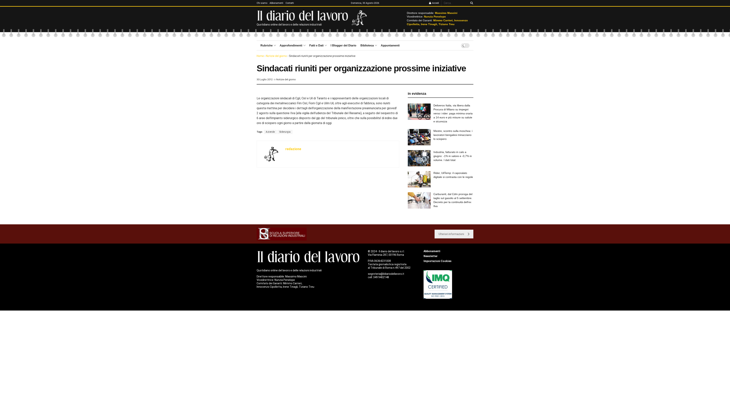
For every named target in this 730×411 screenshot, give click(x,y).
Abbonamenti (276, 3)
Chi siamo (262, 3)
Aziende (270, 132)
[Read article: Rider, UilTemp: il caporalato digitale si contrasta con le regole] (419, 179)
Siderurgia (285, 132)
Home (260, 55)
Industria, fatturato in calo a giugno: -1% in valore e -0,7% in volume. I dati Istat (452, 156)
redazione (293, 149)
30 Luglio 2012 (265, 79)
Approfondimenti (291, 45)
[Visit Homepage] (303, 15)
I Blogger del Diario (343, 45)
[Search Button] (471, 3)
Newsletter (431, 256)
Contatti (290, 3)
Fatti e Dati (316, 45)
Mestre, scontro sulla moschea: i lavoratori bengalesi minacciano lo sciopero (452, 134)
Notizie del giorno (276, 55)
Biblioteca (367, 45)
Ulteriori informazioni (451, 234)
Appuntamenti (390, 45)
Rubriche (266, 45)
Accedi (435, 3)
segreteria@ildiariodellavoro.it (386, 273)
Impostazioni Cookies (437, 261)
